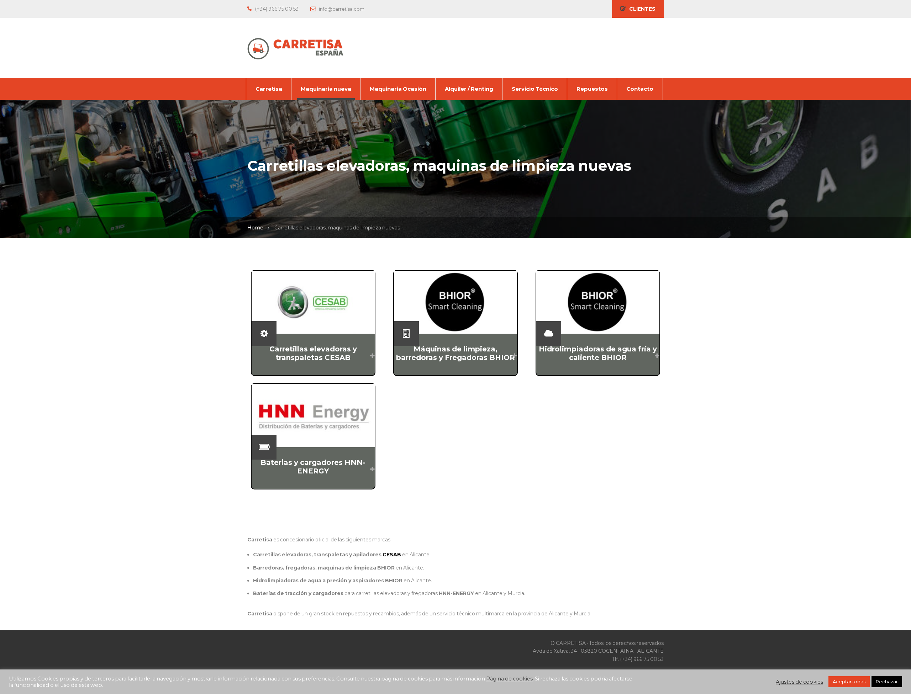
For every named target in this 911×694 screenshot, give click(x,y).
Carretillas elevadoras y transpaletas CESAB (313, 353)
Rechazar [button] (887, 681)
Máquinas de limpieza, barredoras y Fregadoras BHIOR (455, 353)
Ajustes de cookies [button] (799, 682)
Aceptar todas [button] (849, 681)
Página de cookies (509, 679)
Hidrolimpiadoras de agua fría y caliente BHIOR (598, 353)
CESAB (392, 554)
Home (255, 227)
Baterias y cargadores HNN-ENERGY (312, 466)
